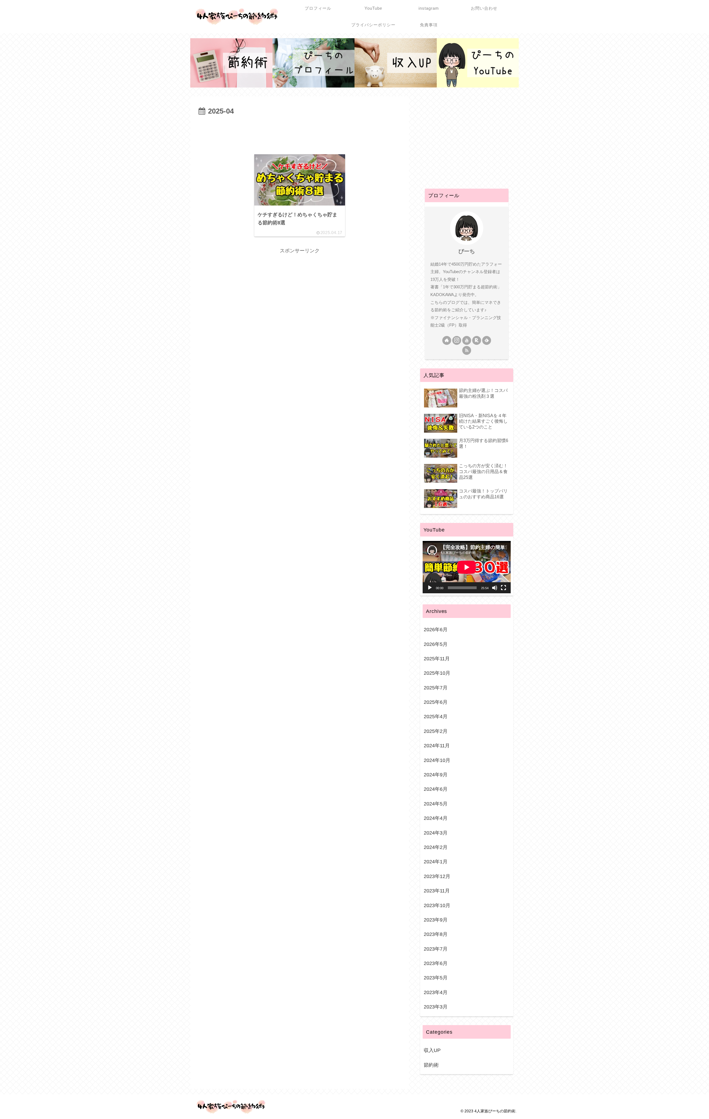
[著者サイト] (446, 340)
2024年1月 (436, 861)
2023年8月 (436, 934)
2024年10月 (437, 760)
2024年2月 (436, 847)
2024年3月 (436, 833)
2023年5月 (436, 978)
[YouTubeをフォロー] (466, 340)
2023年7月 (436, 949)
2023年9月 (436, 920)
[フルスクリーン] (503, 588)
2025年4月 (436, 716)
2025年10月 (437, 673)
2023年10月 (437, 905)
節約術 (431, 1065)
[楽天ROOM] (476, 340)
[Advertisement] (300, 132)
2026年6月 (436, 629)
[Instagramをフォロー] (456, 340)
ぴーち (466, 251)
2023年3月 (436, 1007)
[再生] (430, 588)
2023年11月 (437, 891)
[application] (467, 567)
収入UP (432, 1050)
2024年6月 (436, 789)
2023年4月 (436, 992)
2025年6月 (436, 702)
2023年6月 (436, 963)
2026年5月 (436, 644)
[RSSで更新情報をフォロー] (466, 350)
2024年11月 (437, 745)
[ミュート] (494, 588)
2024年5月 (436, 804)
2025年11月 (437, 658)
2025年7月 (436, 688)
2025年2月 (436, 731)
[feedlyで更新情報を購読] (486, 340)
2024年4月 (436, 818)
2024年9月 (436, 774)
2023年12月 (437, 876)
